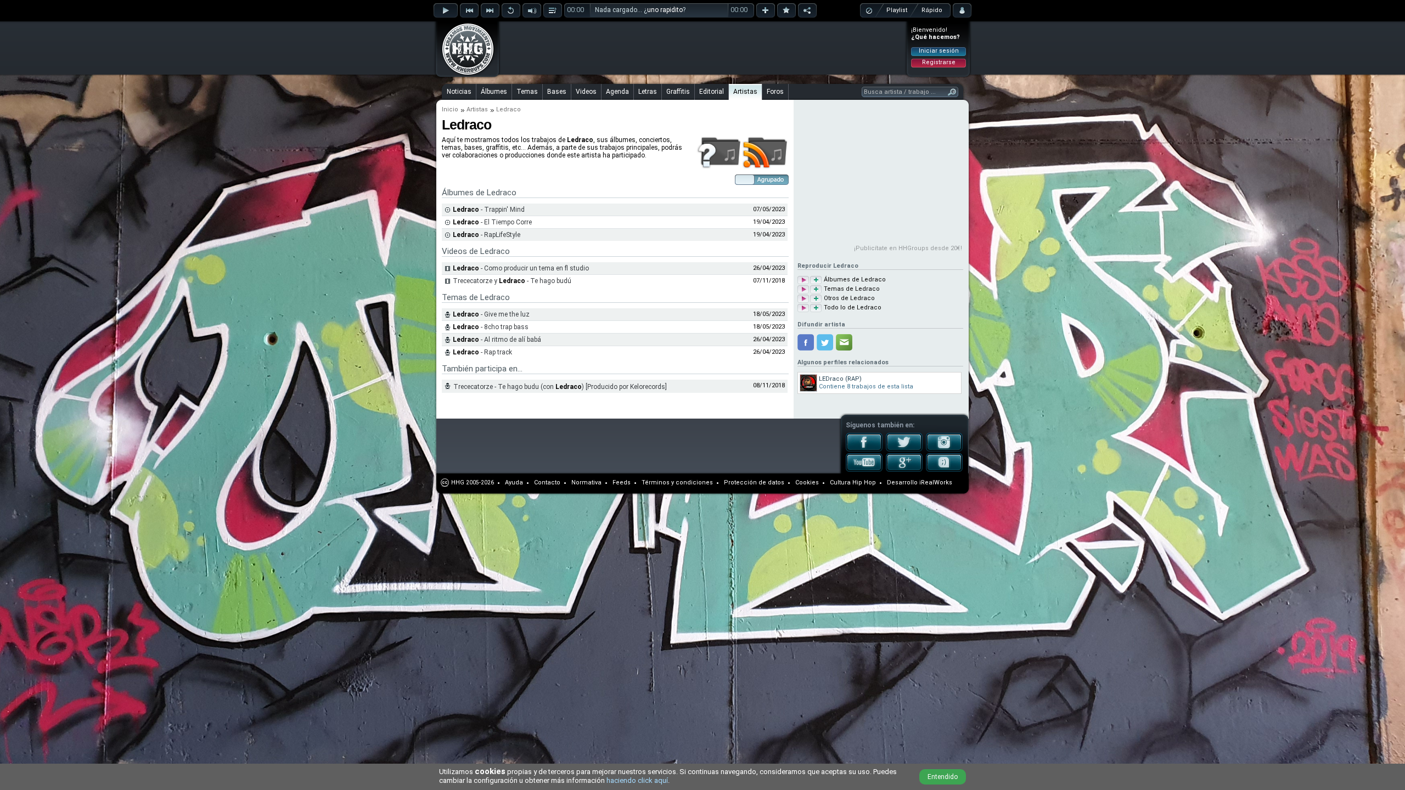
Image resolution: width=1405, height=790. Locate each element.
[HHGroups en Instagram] (944, 449)
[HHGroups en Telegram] (944, 469)
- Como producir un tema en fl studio (521, 268)
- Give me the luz (491, 314)
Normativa (586, 482)
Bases (556, 91)
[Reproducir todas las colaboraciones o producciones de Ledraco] (803, 299)
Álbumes (494, 91)
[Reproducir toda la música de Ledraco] (803, 308)
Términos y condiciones (677, 482)
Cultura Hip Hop (853, 482)
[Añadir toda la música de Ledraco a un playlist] (816, 308)
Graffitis (678, 91)
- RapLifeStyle (486, 235)
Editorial (711, 91)
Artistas (745, 91)
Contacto (547, 482)
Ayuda (514, 482)
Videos (586, 91)
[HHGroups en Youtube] (864, 469)
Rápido (931, 10)
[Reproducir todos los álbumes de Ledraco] (803, 280)
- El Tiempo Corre (492, 222)
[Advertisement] (703, 47)
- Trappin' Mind (489, 209)
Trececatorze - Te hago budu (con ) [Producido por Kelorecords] (560, 387)
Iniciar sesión (939, 50)
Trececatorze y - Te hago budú (512, 281)
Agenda (617, 91)
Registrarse (939, 62)
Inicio (450, 109)
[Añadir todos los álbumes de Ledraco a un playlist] (816, 280)
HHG (457, 482)
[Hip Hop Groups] (464, 74)
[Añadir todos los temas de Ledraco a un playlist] (816, 289)
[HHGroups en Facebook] (864, 449)
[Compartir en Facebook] (805, 342)
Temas (527, 91)
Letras (647, 91)
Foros (775, 91)
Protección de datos (754, 482)
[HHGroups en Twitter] (904, 449)
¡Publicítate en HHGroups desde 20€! (908, 248)
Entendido (943, 777)
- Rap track (482, 352)
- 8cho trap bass (491, 327)
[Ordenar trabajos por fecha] (762, 183)
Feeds (621, 482)
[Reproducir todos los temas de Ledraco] (803, 289)
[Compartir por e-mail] (844, 342)
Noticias (459, 91)
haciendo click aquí (637, 780)
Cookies (807, 482)
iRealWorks (935, 482)
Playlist (896, 10)
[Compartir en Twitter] (825, 342)
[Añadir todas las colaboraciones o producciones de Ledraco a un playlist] (816, 299)
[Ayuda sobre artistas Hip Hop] (718, 167)
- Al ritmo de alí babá (497, 339)
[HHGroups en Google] (904, 469)
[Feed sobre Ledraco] (765, 167)
